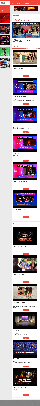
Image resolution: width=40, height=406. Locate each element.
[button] (25, 58)
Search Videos (3, 11)
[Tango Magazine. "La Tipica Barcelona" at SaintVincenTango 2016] (25, 377)
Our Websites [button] (26, 3)
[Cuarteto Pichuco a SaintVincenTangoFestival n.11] (25, 199)
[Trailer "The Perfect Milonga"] (25, 349)
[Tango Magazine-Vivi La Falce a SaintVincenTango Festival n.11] (25, 114)
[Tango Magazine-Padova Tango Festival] (25, 58)
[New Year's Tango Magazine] (25, 320)
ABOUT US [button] (18, 3)
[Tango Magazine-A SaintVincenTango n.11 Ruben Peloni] (25, 171)
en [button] (33, 3)
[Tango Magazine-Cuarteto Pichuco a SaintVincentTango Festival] (25, 86)
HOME (13, 3)
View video (26, 76)
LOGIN (38, 3)
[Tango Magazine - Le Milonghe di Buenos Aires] (25, 236)
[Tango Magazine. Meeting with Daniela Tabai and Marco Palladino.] (25, 264)
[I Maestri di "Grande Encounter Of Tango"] (25, 292)
